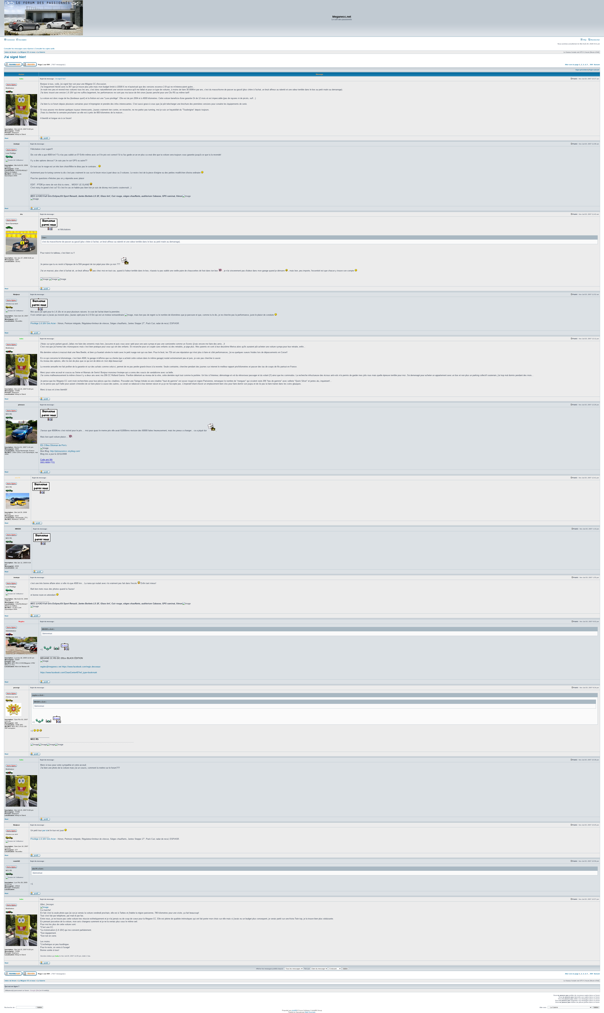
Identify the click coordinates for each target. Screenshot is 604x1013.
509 (591, 64)
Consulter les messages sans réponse (19, 49)
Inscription (22, 40)
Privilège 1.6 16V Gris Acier (43, 323)
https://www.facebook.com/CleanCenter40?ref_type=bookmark (68, 672)
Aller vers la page (572, 64)
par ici (45, 830)
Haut (6, 138)
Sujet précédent (582, 70)
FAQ (584, 40)
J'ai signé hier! (15, 57)
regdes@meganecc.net (50, 666)
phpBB (294, 1010)
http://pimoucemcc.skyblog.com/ (65, 451)
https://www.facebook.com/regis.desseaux (81, 666)
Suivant (597, 64)
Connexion (10, 40)
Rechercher (595, 40)
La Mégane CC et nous (26, 52)
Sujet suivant (594, 70)
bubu (57, 956)
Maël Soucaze (310, 1012)
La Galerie (41, 52)
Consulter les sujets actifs (45, 49)
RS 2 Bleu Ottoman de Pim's (53, 445)
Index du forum (10, 52)
